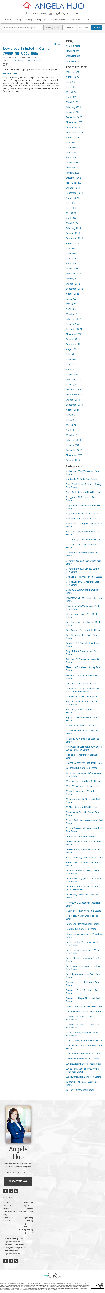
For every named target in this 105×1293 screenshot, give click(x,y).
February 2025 (73, 167)
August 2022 (72, 293)
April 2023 (71, 263)
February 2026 (73, 107)
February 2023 (73, 273)
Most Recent (72, 71)
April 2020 (71, 429)
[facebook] (5, 1191)
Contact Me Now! (18, 1181)
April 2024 (71, 218)
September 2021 (74, 344)
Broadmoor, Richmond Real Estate (83, 518)
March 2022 (72, 313)
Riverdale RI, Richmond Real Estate (83, 910)
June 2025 (71, 147)
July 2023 (70, 248)
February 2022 (73, 318)
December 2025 (74, 117)
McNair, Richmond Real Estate (81, 807)
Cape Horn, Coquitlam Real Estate (83, 539)
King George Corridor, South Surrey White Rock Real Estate (84, 748)
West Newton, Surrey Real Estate (83, 1053)
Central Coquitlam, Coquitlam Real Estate (26, 60)
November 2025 (74, 122)
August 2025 (72, 137)
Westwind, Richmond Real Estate (82, 1058)
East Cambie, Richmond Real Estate (84, 630)
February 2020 (73, 440)
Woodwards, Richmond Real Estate (83, 1076)
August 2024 (72, 197)
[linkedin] (11, 1191)
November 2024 (74, 182)
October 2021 (73, 339)
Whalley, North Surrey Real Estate (83, 1063)
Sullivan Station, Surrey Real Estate (84, 1006)
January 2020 (72, 445)
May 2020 (71, 424)
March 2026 (72, 102)
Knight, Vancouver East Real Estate (84, 762)
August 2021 (72, 349)
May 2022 (71, 303)
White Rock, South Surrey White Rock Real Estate (82, 1070)
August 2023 (72, 243)
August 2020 (72, 409)
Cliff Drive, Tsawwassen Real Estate (84, 576)
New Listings (72, 50)
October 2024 (73, 187)
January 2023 (72, 278)
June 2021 (71, 359)
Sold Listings (72, 60)
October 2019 (73, 460)
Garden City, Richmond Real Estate (83, 683)
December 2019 (74, 450)
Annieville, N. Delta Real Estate (81, 479)
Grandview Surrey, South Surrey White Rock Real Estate (82, 690)
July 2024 (70, 202)
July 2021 (70, 354)
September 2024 (74, 192)
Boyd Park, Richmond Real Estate (83, 492)
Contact (99, 19)
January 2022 (72, 324)
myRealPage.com (52, 1277)
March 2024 (72, 223)
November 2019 (74, 455)
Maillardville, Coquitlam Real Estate (84, 780)
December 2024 (74, 177)
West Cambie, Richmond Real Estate (84, 1040)
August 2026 (72, 76)
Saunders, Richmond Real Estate (82, 923)
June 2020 (71, 419)
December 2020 (74, 389)
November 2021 (74, 334)
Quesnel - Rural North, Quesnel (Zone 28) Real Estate (82, 888)
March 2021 (72, 374)
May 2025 (71, 152)
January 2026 (72, 112)
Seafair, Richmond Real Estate (81, 928)
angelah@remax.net (11, 1241)
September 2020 (74, 404)
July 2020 (70, 414)
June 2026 (71, 86)
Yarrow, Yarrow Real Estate (80, 1089)
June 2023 (71, 253)
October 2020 (73, 399)
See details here (10, 73)
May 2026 (71, 92)
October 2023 (73, 233)
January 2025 (72, 172)
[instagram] (16, 1191)
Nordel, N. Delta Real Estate (80, 836)
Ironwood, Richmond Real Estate (82, 725)
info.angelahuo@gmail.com (14, 1247)
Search (96, 27)
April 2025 (71, 157)
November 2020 (74, 394)
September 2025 (74, 132)
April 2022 (71, 308)
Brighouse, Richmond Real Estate (83, 513)
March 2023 (72, 268)
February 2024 (73, 228)
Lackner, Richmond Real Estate (81, 767)
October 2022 (73, 283)
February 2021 (73, 379)
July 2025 (70, 142)
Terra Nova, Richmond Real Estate (83, 1011)
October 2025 (73, 127)
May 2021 (71, 364)
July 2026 (70, 81)
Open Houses (73, 55)
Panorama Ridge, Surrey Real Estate (84, 857)
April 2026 (71, 97)
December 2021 (74, 329)
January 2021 (72, 384)
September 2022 (74, 288)
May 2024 (71, 213)
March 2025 (72, 162)
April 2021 (71, 369)
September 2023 (74, 238)
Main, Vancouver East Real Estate (83, 786)
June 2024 (71, 208)
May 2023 (71, 258)
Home (8, 19)
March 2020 (72, 434)
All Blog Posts (73, 45)
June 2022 (71, 298)
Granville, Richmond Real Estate (82, 696)
